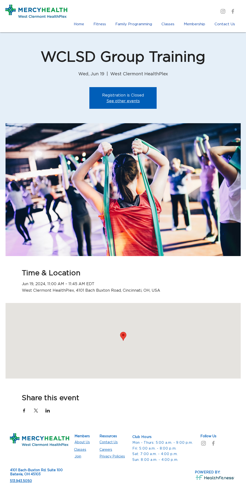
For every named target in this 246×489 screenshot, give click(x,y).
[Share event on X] (36, 410)
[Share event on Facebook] (24, 410)
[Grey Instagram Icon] (223, 11)
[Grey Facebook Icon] (233, 11)
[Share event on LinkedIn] (47, 410)
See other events (123, 101)
